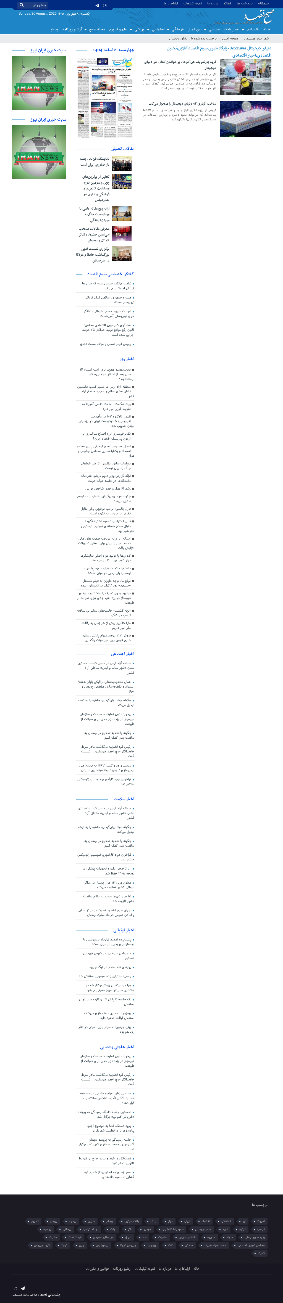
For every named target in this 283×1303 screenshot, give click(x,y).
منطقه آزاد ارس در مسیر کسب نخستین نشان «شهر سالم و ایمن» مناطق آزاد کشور (105, 391)
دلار (130, 1229)
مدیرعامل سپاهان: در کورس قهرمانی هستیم (108, 956)
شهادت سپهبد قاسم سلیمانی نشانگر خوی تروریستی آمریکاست (109, 314)
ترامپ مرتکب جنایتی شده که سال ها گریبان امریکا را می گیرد (108, 286)
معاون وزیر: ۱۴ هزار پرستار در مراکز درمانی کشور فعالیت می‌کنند (109, 885)
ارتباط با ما (171, 3)
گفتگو (227, 3)
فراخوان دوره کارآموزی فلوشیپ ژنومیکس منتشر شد (105, 782)
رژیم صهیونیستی (255, 1237)
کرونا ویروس (42, 1245)
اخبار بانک (231, 29)
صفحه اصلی (230, 38)
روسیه (47, 1229)
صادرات (162, 1237)
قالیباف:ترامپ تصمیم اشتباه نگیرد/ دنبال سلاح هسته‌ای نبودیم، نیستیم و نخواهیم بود (107, 526)
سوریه (211, 1237)
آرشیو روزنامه (72, 29)
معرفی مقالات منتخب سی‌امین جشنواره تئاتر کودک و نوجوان (93, 235)
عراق (128, 1237)
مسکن (189, 1245)
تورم (225, 1229)
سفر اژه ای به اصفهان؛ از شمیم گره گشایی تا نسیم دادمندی (109, 1175)
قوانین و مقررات (97, 1269)
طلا (144, 1237)
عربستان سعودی (103, 1237)
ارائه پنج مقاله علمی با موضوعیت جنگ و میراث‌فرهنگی (94, 214)
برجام (109, 1221)
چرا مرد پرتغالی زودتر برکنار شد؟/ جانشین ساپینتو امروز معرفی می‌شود (110, 988)
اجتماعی (158, 29)
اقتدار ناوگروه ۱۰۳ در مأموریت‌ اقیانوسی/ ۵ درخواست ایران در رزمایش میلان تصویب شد (106, 421)
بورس (53, 1221)
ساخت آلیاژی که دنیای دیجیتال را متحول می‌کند (182, 104)
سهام (230, 1237)
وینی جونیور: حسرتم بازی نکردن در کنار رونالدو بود (106, 1029)
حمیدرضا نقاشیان (173, 1229)
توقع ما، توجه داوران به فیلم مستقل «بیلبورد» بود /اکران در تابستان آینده (106, 583)
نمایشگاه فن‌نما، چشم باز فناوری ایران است (94, 162)
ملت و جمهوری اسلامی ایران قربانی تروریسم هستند (109, 300)
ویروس (152, 1245)
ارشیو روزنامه (121, 1269)
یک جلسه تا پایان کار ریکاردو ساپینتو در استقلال (106, 1002)
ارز (244, 1221)
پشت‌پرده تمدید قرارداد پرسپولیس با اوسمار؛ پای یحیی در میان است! (107, 571)
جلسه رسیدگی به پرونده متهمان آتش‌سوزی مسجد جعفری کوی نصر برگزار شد (106, 1144)
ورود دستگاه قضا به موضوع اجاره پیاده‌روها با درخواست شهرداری (110, 1128)
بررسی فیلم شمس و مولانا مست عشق (106, 344)
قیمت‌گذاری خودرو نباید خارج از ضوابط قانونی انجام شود (106, 1161)
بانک (153, 1221)
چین (81, 1245)
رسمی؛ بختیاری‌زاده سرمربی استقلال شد (105, 976)
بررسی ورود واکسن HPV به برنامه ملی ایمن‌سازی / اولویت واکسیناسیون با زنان (106, 768)
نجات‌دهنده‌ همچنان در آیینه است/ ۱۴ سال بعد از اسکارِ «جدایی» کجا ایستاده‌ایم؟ (107, 374)
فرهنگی (178, 29)
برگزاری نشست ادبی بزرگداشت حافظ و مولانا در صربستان (92, 255)
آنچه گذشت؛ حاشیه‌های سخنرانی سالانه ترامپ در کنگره (104, 613)
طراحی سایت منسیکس (24, 1295)
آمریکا (261, 1221)
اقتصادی (253, 29)
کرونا (64, 1245)
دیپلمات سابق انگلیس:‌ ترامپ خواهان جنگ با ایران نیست (106, 466)
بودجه (72, 1221)
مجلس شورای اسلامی (251, 1245)
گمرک (261, 1253)
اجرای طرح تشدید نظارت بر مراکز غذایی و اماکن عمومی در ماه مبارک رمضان (106, 913)
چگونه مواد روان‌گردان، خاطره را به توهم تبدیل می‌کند (104, 499)
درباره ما (212, 3)
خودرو (147, 1229)
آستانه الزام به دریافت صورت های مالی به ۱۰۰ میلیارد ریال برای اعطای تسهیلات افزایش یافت (106, 543)
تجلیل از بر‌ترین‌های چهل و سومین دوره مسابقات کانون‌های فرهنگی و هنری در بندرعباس (95, 188)
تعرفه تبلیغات (193, 3)
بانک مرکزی (132, 1221)
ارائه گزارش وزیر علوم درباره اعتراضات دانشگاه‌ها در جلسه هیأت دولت (105, 478)
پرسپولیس (102, 1245)
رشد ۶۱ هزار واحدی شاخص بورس (108, 488)
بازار (170, 1221)
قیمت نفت (75, 1237)
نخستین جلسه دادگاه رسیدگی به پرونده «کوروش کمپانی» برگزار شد (106, 1114)
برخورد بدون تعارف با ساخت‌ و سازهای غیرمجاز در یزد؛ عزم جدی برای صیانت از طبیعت (105, 598)
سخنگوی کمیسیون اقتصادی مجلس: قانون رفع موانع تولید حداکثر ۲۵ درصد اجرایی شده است (108, 330)
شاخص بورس (187, 1237)
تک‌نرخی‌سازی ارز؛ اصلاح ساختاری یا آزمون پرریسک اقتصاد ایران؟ (107, 436)
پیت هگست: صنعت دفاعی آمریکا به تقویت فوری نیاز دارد (106, 406)
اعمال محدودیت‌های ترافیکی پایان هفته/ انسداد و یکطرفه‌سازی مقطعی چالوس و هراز (105, 451)
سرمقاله (263, 3)
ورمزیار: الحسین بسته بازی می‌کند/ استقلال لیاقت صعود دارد (109, 1016)
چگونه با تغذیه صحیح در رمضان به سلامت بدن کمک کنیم (109, 735)
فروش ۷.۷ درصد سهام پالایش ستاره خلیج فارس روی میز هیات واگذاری (106, 638)
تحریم (35, 1221)
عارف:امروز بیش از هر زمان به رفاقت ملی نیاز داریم (106, 625)
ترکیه (242, 1229)
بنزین (91, 1221)
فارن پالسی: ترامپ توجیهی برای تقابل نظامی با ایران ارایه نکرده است (106, 511)
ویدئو (54, 29)
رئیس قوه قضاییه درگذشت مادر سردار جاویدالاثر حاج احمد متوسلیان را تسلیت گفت (107, 751)
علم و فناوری (118, 29)
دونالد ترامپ (90, 1229)
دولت (113, 1229)
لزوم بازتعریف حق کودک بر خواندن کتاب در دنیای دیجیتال (180, 65)
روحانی (67, 1229)
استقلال (226, 1221)
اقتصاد (206, 1221)
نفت (170, 1245)
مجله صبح (97, 29)
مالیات (53, 1237)
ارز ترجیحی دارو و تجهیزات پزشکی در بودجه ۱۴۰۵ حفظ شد (108, 871)
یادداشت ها (245, 3)
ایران (187, 1221)
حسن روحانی (203, 1229)
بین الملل (194, 29)
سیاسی (214, 29)
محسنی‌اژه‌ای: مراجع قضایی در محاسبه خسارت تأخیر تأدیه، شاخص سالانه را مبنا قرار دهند (107, 1098)
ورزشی (140, 29)
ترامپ (261, 1229)
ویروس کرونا (128, 1245)
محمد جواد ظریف (215, 1245)
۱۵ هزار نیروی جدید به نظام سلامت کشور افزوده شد (108, 899)
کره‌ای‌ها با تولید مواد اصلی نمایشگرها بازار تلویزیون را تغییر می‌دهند (105, 558)
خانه (266, 29)
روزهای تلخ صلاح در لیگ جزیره (111, 967)
